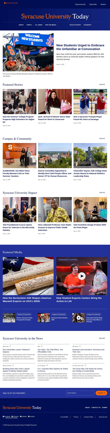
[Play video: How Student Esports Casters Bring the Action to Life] (81, 276)
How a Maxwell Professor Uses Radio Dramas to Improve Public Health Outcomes (54, 227)
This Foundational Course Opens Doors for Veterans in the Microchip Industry (18, 227)
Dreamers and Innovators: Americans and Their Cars (88, 351)
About (21, 25)
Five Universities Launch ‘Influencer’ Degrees (16, 351)
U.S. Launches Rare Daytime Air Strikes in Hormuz (53, 370)
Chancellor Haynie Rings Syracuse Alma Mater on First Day (94, 319)
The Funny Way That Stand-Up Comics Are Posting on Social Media (87, 370)
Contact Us (96, 407)
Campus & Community (11, 37)
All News (38, 25)
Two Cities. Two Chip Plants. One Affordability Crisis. (50, 351)
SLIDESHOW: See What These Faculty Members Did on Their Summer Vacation (16, 173)
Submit (100, 393)
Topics (29, 25)
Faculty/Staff (75, 25)
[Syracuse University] (15, 4)
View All (102, 84)
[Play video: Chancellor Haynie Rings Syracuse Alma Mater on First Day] (78, 317)
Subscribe (93, 4)
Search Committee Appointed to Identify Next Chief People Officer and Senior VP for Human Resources (54, 173)
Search (103, 4)
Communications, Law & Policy (68, 259)
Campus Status (88, 417)
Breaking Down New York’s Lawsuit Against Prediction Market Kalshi (16, 370)
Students (87, 25)
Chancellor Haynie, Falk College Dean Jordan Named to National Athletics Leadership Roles (90, 173)
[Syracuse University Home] (55, 16)
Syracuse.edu (80, 4)
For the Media (50, 25)
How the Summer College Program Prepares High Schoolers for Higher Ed (18, 119)
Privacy (76, 417)
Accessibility (64, 417)
